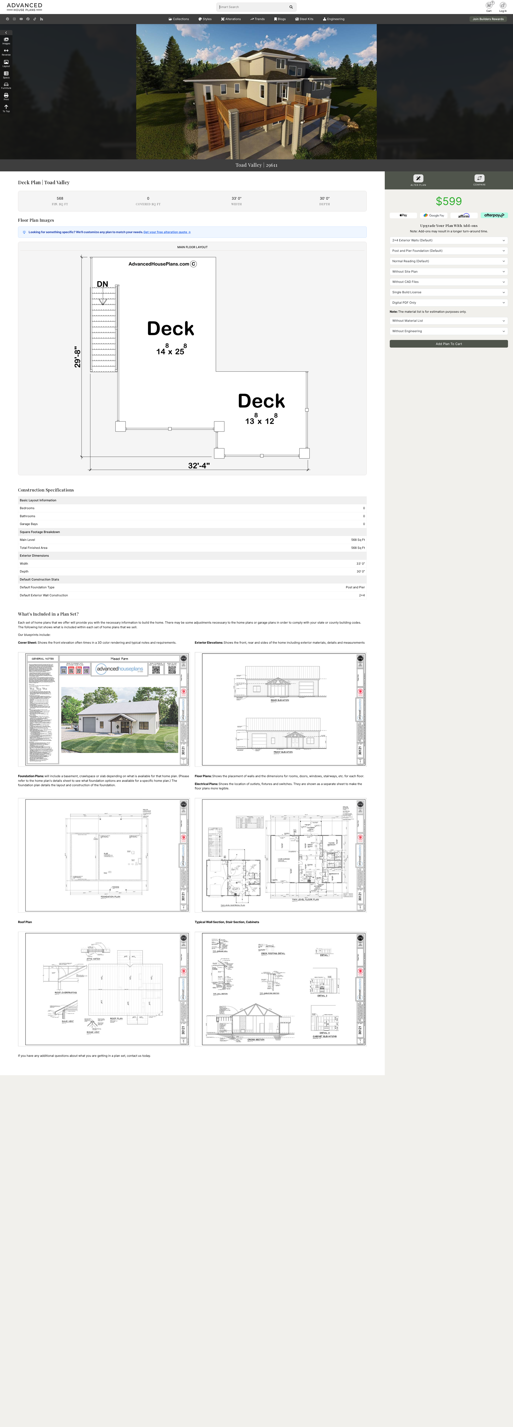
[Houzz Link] (41, 19)
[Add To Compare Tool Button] (480, 178)
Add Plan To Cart (449, 344)
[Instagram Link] (14, 19)
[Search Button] (291, 7)
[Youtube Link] (21, 19)
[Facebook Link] (27, 19)
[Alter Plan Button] (418, 178)
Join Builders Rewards (488, 19)
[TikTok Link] (34, 19)
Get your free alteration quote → (167, 232)
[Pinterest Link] (7, 19)
